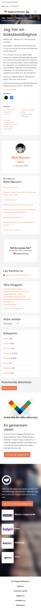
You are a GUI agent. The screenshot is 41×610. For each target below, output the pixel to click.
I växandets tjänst (10, 200)
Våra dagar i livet (8, 110)
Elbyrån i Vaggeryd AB (25, 514)
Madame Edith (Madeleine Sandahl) (16, 299)
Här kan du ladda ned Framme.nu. (18, 275)
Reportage (7, 368)
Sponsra (20, 586)
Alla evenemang (9, 388)
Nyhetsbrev (20, 605)
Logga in (6, 6)
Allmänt (6, 363)
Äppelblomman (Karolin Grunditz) (16, 291)
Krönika (6, 338)
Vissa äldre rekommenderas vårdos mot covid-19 (10, 122)
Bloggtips (19, 18)
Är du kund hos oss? (10, 187)
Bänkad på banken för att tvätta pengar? (18, 205)
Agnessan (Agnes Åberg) (12, 289)
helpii (17, 528)
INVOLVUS (19, 542)
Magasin (10, 18)
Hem (3, 18)
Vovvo (17, 556)
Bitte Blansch (20, 157)
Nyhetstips (7, 353)
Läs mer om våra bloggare (13, 308)
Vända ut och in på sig (11, 230)
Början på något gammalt (12, 217)
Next (36, 264)
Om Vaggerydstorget (10, 2)
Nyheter (6, 373)
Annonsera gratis (20, 591)
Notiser (6, 343)
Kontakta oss (20, 600)
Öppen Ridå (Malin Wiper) (13, 294)
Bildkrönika (7, 348)
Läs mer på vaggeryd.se (17, 454)
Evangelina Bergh (10, 304)
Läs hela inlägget (9, 89)
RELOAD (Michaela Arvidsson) (14, 297)
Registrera (15, 6)
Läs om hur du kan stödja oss (17, 503)
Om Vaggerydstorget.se (20, 581)
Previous (5, 264)
